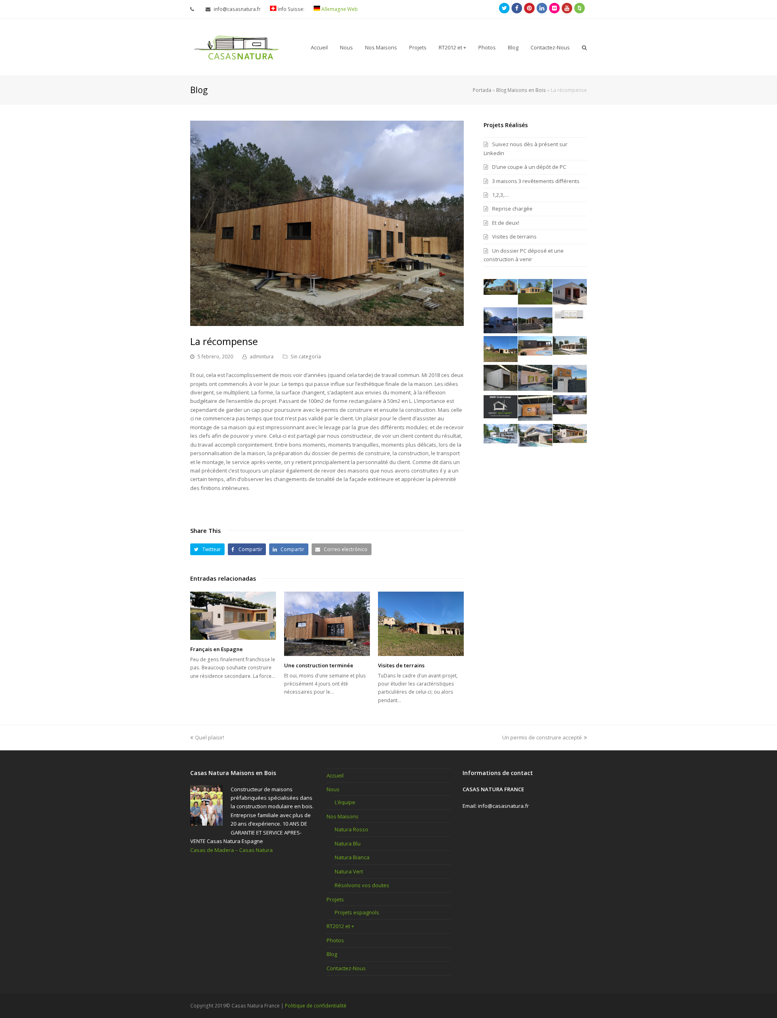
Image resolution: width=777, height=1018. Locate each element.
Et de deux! (505, 222)
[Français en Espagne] (233, 616)
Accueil (335, 775)
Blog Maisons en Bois (521, 90)
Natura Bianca (352, 857)
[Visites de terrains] (421, 624)
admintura (262, 356)
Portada (482, 90)
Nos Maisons (343, 816)
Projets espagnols (357, 912)
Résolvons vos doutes (362, 885)
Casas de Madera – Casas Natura (231, 850)
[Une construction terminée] (327, 624)
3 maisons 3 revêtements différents (536, 181)
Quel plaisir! (209, 737)
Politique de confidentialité (315, 1005)
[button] (207, 549)
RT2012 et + (340, 926)
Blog (332, 954)
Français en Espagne (216, 649)
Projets (335, 899)
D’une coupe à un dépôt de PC (529, 166)
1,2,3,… (500, 194)
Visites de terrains (401, 665)
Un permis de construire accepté (542, 737)
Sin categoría (306, 356)
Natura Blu (348, 843)
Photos (335, 940)
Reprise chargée (512, 208)
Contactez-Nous (346, 968)
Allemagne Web (339, 9)
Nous (333, 789)
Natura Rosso (351, 829)
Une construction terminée (318, 665)
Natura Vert (349, 871)
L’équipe (345, 802)
